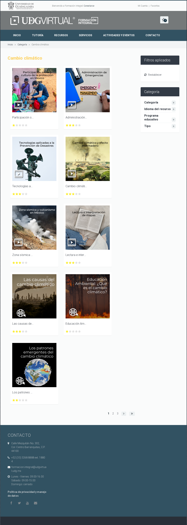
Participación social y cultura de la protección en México (23, 117)
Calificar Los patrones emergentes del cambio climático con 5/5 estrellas (26, 400)
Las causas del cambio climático (23, 323)
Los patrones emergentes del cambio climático (23, 392)
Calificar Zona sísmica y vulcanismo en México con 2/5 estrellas (16, 263)
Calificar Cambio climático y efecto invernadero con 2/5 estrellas (70, 194)
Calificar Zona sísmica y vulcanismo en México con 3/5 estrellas (20, 263)
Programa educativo (151, 117)
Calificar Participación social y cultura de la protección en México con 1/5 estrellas (13, 125)
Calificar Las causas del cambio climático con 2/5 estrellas (16, 331)
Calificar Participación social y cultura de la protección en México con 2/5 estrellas (16, 125)
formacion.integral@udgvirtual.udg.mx (28, 469)
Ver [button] (34, 227)
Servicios (85, 35)
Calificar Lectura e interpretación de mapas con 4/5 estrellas (76, 263)
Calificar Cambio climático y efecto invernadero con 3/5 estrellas (73, 194)
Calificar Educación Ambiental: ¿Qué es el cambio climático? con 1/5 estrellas (67, 331)
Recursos (61, 35)
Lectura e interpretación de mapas (76, 255)
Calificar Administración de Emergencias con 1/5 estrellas (67, 125)
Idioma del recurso (157, 109)
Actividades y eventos (119, 35)
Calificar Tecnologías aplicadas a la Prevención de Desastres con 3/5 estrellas (20, 194)
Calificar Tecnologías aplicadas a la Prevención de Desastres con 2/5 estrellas (16, 194)
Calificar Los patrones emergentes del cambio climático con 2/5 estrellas (16, 400)
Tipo (147, 126)
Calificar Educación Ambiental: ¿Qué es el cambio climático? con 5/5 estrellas (79, 331)
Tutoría (37, 35)
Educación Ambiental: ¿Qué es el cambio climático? (76, 323)
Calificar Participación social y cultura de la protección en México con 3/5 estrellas (20, 125)
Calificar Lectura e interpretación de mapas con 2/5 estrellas (70, 263)
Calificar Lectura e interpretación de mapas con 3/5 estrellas (73, 263)
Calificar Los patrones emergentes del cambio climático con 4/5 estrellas (23, 400)
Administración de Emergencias (76, 117)
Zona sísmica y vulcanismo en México (23, 255)
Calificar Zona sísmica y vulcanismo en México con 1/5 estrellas (13, 263)
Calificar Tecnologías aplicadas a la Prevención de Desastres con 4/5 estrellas (23, 194)
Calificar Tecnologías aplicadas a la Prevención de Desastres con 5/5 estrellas (26, 194)
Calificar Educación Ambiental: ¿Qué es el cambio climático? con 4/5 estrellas (76, 331)
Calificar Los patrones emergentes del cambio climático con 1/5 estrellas (13, 400)
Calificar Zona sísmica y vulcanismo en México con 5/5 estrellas (26, 263)
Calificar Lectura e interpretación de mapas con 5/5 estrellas (79, 263)
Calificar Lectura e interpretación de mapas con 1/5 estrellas (67, 263)
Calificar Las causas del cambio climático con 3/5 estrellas (20, 331)
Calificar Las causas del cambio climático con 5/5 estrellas (26, 331)
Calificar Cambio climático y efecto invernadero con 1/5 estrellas (67, 194)
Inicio (17, 35)
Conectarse (89, 6)
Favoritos (155, 6)
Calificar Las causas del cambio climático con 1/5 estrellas (13, 331)
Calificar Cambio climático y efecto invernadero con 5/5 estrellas (79, 194)
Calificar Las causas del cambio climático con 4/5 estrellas (23, 331)
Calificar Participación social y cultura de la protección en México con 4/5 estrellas (23, 125)
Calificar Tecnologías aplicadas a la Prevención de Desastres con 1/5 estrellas (13, 194)
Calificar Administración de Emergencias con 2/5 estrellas (70, 125)
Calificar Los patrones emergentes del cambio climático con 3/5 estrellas (20, 400)
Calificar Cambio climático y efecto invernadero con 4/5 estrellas (76, 194)
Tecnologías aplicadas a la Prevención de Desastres (23, 186)
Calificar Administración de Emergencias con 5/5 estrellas (79, 125)
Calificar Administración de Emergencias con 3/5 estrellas (73, 125)
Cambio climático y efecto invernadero (76, 186)
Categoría (22, 44)
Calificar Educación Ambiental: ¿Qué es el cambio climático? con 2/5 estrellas (70, 331)
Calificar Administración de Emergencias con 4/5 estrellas (76, 125)
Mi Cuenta (143, 6)
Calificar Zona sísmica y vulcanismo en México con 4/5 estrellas (23, 263)
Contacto (153, 35)
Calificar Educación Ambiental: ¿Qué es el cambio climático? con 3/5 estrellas (73, 331)
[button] (164, 19)
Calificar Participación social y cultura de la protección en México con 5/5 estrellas (26, 125)
